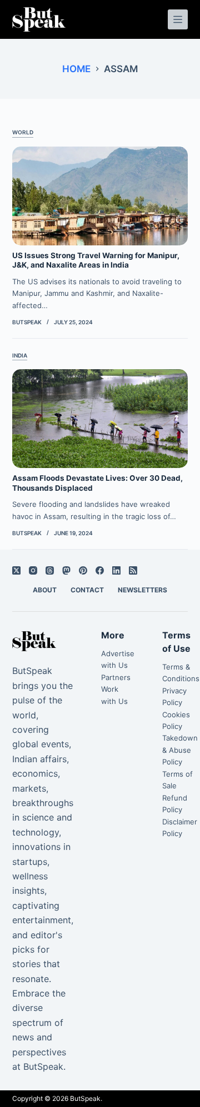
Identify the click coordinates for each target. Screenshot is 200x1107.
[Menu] (178, 19)
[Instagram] (33, 570)
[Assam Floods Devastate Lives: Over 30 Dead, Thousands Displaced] (100, 418)
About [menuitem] (45, 590)
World (22, 132)
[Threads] (50, 570)
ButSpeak (85, 1098)
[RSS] (133, 570)
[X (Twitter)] (16, 570)
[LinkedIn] (116, 570)
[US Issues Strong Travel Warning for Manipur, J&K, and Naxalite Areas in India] (100, 196)
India (19, 355)
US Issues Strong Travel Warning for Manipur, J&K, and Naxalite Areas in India (95, 260)
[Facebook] (100, 570)
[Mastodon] (66, 570)
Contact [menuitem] (87, 590)
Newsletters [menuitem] (142, 590)
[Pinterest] (83, 570)
